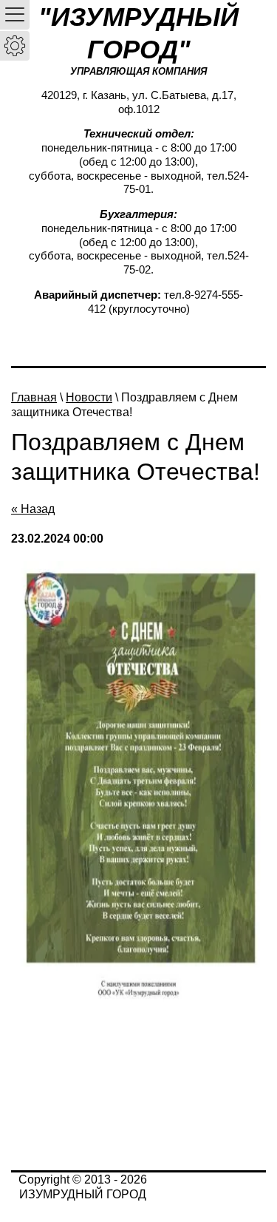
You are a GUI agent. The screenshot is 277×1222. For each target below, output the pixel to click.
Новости (89, 397)
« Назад (33, 509)
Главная (34, 397)
